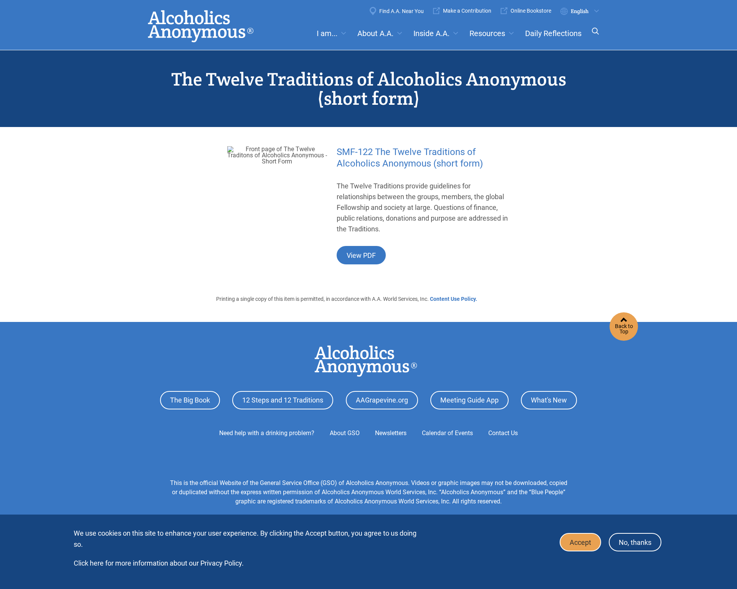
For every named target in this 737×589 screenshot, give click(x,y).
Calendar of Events (447, 433)
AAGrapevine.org (382, 400)
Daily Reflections (553, 33)
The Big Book (190, 400)
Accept (580, 542)
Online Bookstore (531, 11)
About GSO (345, 433)
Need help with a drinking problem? (266, 433)
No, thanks (635, 542)
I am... (327, 33)
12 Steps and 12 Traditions (282, 400)
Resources (487, 33)
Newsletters (391, 433)
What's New (549, 400)
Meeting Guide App (469, 400)
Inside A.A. (431, 33)
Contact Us (503, 433)
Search (593, 36)
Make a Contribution (467, 11)
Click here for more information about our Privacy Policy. (159, 563)
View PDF (361, 255)
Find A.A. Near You (401, 11)
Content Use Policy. (453, 299)
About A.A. (375, 33)
